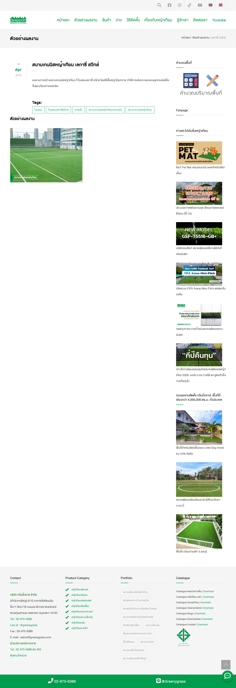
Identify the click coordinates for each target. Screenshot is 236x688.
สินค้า (106, 20)
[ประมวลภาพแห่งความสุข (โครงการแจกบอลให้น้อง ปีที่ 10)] (199, 193)
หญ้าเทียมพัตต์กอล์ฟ (81, 600)
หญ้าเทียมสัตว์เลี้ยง (80, 606)
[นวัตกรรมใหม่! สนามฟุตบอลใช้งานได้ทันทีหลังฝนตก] (199, 233)
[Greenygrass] (25, 20)
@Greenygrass (174, 681)
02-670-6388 (65, 681)
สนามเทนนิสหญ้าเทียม (140, 110)
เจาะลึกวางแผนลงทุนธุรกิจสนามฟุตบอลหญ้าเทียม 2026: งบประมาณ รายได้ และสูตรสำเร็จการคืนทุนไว (201, 375)
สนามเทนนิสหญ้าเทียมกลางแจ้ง (105, 110)
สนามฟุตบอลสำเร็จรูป (135, 658)
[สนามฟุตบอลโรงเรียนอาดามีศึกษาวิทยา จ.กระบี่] (199, 479)
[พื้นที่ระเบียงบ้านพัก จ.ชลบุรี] (199, 531)
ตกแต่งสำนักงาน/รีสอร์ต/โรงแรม (140, 609)
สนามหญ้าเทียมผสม (134, 650)
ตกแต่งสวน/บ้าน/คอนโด (136, 600)
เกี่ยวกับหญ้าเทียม (158, 20)
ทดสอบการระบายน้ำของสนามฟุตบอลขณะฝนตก (199, 331)
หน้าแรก (63, 20)
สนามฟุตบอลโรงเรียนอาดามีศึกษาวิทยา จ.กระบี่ (198, 502)
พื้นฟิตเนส (128, 642)
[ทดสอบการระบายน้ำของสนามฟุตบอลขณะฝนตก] (199, 314)
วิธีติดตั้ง (133, 20)
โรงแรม (38, 110)
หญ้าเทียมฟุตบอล (80, 589)
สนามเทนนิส (147, 642)
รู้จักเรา (182, 20)
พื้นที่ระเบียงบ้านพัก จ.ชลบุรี (191, 551)
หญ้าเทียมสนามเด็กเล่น (82, 617)
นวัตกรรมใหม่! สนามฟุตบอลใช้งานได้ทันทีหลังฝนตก (199, 251)
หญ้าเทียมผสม (78, 623)
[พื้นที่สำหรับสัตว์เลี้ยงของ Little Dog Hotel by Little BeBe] (199, 427)
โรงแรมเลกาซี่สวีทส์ (58, 110)
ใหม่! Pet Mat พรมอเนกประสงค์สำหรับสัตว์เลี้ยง (200, 170)
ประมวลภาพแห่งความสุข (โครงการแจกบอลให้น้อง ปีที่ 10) (200, 210)
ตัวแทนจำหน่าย (18, 655)
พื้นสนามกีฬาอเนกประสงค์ (137, 633)
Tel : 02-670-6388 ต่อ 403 (25, 649)
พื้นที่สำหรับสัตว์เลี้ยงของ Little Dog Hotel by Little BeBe (200, 450)
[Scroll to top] (225, 665)
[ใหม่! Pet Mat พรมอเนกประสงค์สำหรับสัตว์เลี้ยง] (199, 152)
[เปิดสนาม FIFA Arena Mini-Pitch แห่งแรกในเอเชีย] (199, 274)
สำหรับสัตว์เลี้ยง (131, 625)
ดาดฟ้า (79, 110)
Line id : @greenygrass (23, 625)
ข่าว (119, 20)
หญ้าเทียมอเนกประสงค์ (82, 612)
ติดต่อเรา (200, 20)
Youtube (219, 20)
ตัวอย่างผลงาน (85, 20)
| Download (208, 591)
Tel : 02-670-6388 (21, 619)
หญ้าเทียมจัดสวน (80, 595)
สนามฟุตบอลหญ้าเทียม (135, 592)
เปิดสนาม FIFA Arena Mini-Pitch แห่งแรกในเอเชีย (200, 291)
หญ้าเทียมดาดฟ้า (80, 628)
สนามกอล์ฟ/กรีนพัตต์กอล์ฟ (138, 617)
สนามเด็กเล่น (153, 625)
